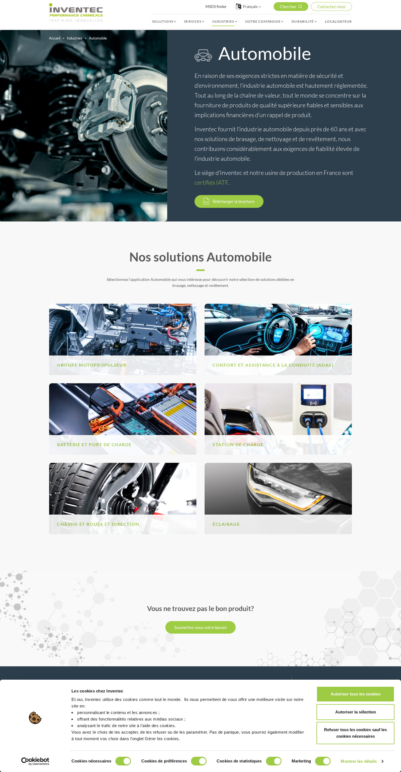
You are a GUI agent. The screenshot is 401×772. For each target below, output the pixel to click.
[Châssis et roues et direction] (122, 498)
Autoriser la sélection (355, 712)
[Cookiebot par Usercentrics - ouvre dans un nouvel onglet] (35, 761)
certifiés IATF (211, 182)
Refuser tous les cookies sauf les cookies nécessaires (355, 732)
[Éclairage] (278, 498)
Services (192, 21)
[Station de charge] (278, 418)
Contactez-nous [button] (331, 6)
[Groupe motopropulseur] (122, 338)
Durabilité (303, 21)
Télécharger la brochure (233, 201)
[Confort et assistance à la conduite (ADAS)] (278, 338)
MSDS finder (216, 6)
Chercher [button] (288, 6)
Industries (223, 21)
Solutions (162, 21)
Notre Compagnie (263, 21)
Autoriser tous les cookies (356, 694)
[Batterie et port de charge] (122, 418)
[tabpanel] (83, 125)
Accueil (54, 38)
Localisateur (338, 21)
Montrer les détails (359, 761)
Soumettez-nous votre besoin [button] (200, 627)
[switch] (199, 761)
